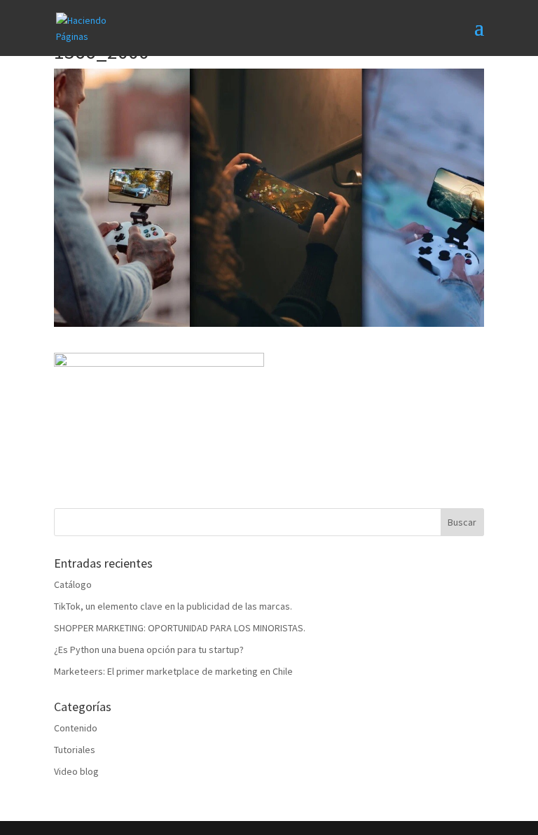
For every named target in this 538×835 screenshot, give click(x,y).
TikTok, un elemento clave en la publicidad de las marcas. (173, 606)
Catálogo (73, 584)
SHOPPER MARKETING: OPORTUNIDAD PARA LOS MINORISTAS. (179, 628)
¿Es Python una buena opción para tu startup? (149, 649)
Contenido (75, 728)
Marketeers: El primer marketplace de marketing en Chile (173, 671)
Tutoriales (74, 749)
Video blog (76, 771)
